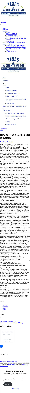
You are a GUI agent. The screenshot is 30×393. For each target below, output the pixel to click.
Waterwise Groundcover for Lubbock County (11, 323)
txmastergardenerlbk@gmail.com (8, 361)
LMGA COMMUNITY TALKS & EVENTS (14, 42)
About (4, 31)
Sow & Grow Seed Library (13, 35)
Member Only (6, 44)
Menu (1, 130)
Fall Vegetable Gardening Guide (8, 321)
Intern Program (10, 41)
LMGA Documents (11, 51)
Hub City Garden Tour (12, 36)
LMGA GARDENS (11, 34)
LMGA (8, 32)
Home (4, 28)
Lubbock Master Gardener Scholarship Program (16, 99)
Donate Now (3, 22)
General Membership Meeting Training (16, 47)
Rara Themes (11, 364)
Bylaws (8, 50)
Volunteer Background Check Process (16, 48)
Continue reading (15, 388)
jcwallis (11, 141)
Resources (5, 29)
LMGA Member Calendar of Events (15, 45)
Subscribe (7, 384)
